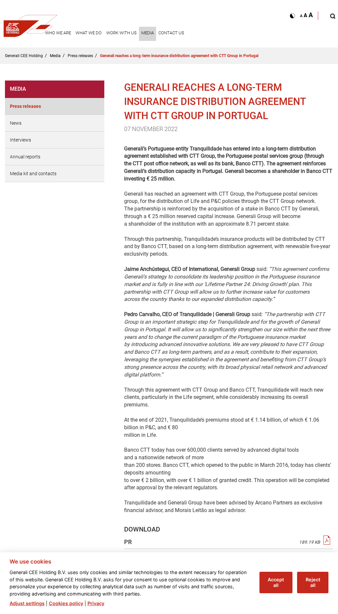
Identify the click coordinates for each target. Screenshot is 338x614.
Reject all (313, 582)
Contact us (171, 32)
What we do (89, 32)
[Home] (31, 24)
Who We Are (58, 32)
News (15, 123)
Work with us (121, 32)
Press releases (80, 55)
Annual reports (25, 156)
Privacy (95, 603)
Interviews (20, 140)
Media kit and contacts (33, 173)
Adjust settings (27, 603)
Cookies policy (66, 603)
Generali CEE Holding (24, 55)
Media (147, 32)
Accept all (276, 582)
